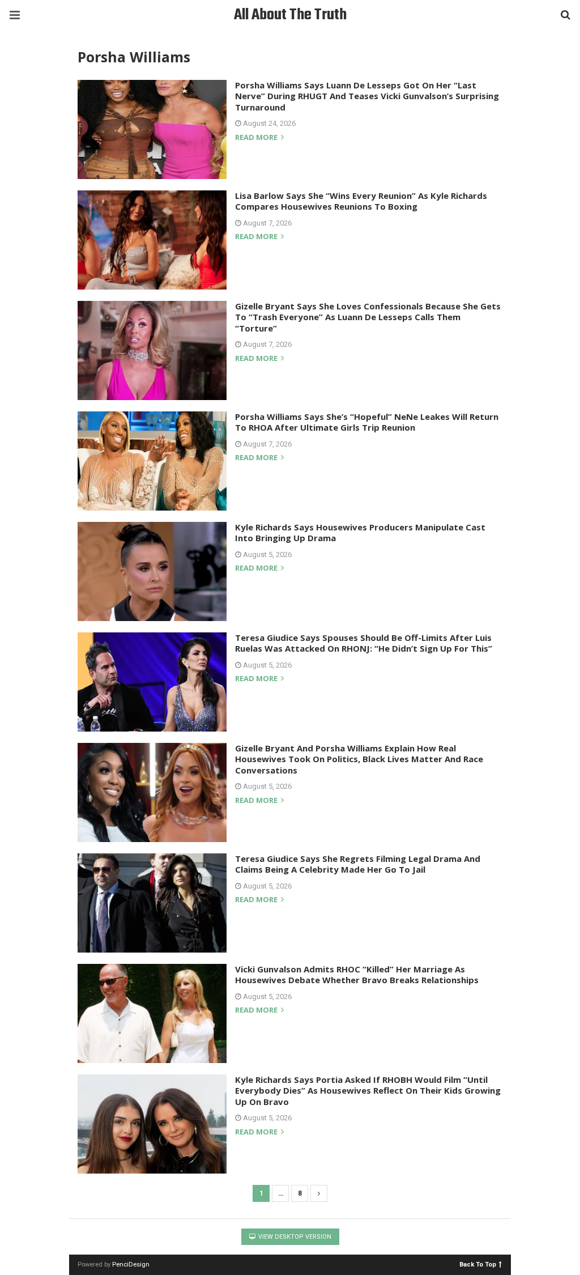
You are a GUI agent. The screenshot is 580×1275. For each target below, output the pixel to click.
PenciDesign (131, 1264)
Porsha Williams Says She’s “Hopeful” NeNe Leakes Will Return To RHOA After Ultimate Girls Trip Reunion (366, 422)
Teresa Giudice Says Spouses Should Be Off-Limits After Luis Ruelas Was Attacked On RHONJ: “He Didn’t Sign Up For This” (363, 643)
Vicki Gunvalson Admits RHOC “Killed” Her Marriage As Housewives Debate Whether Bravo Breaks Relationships (357, 974)
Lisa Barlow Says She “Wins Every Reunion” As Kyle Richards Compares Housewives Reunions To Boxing (361, 201)
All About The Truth (290, 15)
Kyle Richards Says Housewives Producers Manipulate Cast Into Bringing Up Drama (360, 532)
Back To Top (477, 1264)
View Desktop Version (294, 1236)
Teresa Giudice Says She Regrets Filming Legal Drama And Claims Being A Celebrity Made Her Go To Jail (357, 864)
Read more (257, 138)
